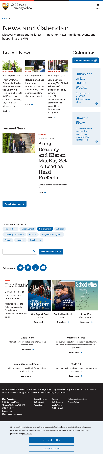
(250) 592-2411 (8, 408)
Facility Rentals (57, 408)
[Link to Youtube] (43, 267)
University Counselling (14, 234)
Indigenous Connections (77, 399)
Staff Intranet (39, 402)
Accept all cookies (51, 440)
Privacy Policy (73, 402)
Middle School (28, 229)
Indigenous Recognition (52, 234)
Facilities (32, 234)
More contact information (12, 414)
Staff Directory (57, 402)
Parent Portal (39, 405)
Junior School (10, 229)
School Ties (86, 314)
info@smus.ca (7, 411)
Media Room (27, 337)
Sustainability (35, 240)
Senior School (45, 229)
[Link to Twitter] (20, 267)
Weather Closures (76, 337)
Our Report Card (40, 314)
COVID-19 (75, 363)
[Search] (34, 251)
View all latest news (13, 204)
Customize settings (51, 448)
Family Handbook (63, 314)
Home (4, 19)
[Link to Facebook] (27, 267)
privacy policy (27, 433)
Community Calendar (83, 60)
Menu (98, 8)
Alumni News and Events (27, 363)
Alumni (8, 240)
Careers (55, 399)
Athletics (60, 229)
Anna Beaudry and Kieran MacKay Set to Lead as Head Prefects (52, 160)
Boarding (20, 240)
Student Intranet (40, 399)
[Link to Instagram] (35, 267)
